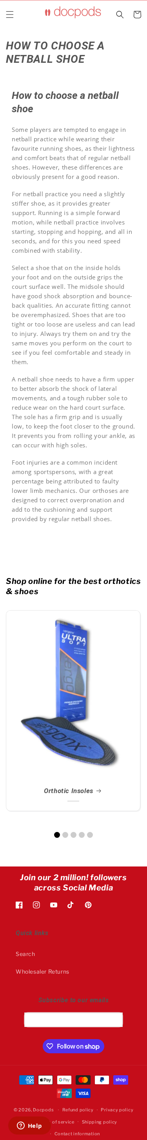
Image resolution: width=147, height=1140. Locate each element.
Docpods (43, 1110)
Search (25, 953)
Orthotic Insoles (68, 791)
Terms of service (55, 1122)
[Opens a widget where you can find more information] (29, 1126)
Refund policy (78, 1110)
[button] (9, 14)
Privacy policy (117, 1110)
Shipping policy (100, 1122)
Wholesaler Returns (42, 971)
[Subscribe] (114, 1019)
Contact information (77, 1133)
